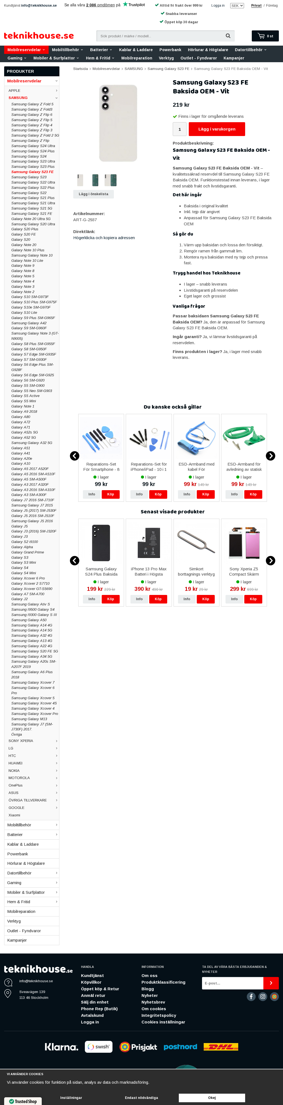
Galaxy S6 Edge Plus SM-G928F (32, 367)
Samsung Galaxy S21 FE (31, 213)
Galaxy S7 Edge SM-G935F (33, 354)
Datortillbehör (249, 50)
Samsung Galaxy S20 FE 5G (34, 651)
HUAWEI (15, 763)
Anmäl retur (93, 995)
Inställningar (71, 1098)
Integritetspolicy (159, 1015)
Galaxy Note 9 (22, 265)
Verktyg (166, 58)
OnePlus (16, 785)
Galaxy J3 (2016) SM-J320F (33, 531)
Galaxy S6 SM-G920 (27, 380)
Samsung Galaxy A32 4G (31, 635)
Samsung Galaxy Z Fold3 (31, 109)
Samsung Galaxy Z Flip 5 (31, 120)
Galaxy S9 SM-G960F (29, 328)
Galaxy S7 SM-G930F (29, 359)
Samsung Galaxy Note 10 (32, 255)
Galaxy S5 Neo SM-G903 (31, 391)
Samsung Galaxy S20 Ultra (33, 224)
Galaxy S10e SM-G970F (31, 307)
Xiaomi (14, 815)
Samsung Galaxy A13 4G (31, 641)
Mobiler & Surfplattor (54, 58)
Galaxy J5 (19, 526)
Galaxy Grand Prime (27, 552)
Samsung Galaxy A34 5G (31, 656)
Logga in (218, 5)
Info (91, 494)
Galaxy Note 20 (23, 245)
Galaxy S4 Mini (23, 573)
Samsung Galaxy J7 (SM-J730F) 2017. (32, 727)
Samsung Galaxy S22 (28, 193)
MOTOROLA (19, 778)
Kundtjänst (92, 975)
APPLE (14, 90)
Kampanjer (234, 58)
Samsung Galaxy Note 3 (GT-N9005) (35, 336)
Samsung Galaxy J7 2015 (32, 505)
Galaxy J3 (19, 536)
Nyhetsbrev (153, 1002)
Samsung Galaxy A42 (28, 323)
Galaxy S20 (20, 239)
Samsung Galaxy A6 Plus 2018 (32, 674)
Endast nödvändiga (141, 1098)
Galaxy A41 (20, 453)
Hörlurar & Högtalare (208, 50)
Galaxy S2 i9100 (24, 542)
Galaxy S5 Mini (23, 401)
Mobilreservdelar (24, 50)
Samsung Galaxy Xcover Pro (34, 714)
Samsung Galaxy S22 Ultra (33, 182)
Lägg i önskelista (93, 194)
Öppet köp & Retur (100, 988)
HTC (12, 756)
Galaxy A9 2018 (24, 411)
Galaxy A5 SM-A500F (28, 479)
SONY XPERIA (21, 741)
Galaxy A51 (20, 448)
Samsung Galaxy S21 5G (31, 208)
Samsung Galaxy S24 (28, 156)
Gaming (14, 58)
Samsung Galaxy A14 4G (31, 625)
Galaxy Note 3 (22, 286)
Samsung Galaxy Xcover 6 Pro (32, 690)
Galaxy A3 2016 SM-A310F (33, 490)
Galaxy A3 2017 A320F (30, 484)
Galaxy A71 (20, 427)
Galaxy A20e (21, 458)
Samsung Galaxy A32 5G (31, 443)
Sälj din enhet (95, 1002)
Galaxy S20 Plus (24, 229)
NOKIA (14, 771)
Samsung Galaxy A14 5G (31, 630)
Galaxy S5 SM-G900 (27, 385)
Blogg (148, 988)
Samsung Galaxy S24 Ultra (33, 146)
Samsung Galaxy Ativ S (30, 604)
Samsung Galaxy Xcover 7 (32, 682)
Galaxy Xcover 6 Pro (28, 578)
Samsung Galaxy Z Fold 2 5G (35, 135)
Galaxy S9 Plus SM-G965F (33, 318)
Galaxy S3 (19, 557)
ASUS (14, 793)
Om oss (150, 975)
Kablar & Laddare (136, 50)
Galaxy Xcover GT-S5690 (31, 589)
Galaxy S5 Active (25, 396)
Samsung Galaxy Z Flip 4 (31, 125)
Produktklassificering (163, 982)
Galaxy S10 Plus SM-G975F (34, 302)
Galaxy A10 (20, 463)
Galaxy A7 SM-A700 (27, 594)
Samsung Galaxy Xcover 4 (32, 708)
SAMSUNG (18, 98)
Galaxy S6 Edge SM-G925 (32, 375)
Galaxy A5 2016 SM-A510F (33, 474)
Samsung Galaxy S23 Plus (33, 166)
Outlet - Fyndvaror (198, 58)
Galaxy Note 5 (22, 276)
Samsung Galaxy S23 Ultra (33, 161)
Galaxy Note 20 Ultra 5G (31, 219)
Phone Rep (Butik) (99, 1008)
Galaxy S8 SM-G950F (29, 349)
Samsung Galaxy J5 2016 (32, 521)
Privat (256, 5)
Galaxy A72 (20, 422)
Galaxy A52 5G (23, 437)
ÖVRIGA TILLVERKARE (28, 800)
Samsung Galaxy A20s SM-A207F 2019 (33, 664)
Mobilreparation (136, 58)
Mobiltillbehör (65, 50)
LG (11, 748)
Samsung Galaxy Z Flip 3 (31, 130)
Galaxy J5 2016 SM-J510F (32, 516)
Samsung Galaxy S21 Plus (33, 198)
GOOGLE (16, 808)
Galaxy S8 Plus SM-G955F (33, 344)
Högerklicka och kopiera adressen (104, 237)
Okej (212, 1098)
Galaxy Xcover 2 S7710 (30, 583)
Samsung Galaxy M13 (29, 719)
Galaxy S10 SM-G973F (30, 297)
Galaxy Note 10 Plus (27, 250)
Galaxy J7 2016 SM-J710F (32, 500)
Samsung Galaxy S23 (28, 177)
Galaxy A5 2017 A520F (30, 469)
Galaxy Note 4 (22, 281)
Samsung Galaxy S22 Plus (33, 188)
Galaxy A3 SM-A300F (28, 495)
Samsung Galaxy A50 (28, 620)
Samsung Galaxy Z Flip (30, 141)
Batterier (99, 50)
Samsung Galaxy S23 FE (32, 172)
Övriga (16, 734)
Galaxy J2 (19, 599)
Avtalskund (92, 1015)
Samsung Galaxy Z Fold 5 (32, 104)
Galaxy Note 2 (22, 292)
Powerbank (170, 50)
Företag (272, 5)
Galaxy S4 (19, 568)
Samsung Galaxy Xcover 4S (34, 703)
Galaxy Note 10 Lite (27, 260)
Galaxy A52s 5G (24, 432)
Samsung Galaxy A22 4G (31, 646)
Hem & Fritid (98, 58)
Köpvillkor (91, 982)
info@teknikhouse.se (39, 5)
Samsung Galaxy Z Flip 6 (31, 115)
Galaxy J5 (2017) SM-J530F (33, 510)
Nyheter (150, 995)
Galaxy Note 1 (22, 406)
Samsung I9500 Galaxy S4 (32, 609)
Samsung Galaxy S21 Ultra (33, 203)
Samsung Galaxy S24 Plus (33, 151)
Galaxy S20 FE (23, 234)
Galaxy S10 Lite (24, 312)
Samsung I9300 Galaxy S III (34, 615)
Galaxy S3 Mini (23, 562)
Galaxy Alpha (22, 547)
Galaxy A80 (20, 417)
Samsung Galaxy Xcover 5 (32, 698)
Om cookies (154, 1008)
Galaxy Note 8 (22, 271)
